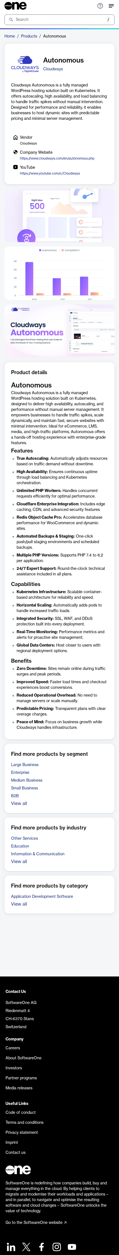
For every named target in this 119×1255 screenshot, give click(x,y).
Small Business (24, 788)
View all (19, 803)
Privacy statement (22, 1133)
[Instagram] (56, 1247)
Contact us (15, 1153)
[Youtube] (71, 1247)
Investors (14, 1068)
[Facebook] (41, 1247)
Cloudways (53, 69)
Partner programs (21, 1078)
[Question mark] (100, 5)
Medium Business (26, 780)
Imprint (12, 1143)
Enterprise (20, 773)
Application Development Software (42, 897)
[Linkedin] (10, 1247)
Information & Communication (37, 854)
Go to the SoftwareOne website (34, 1223)
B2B (15, 796)
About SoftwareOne (24, 1058)
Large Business (24, 765)
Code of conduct (21, 1113)
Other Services (24, 839)
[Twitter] (25, 1247)
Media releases (19, 1088)
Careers (13, 1048)
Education (20, 846)
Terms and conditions (24, 1123)
